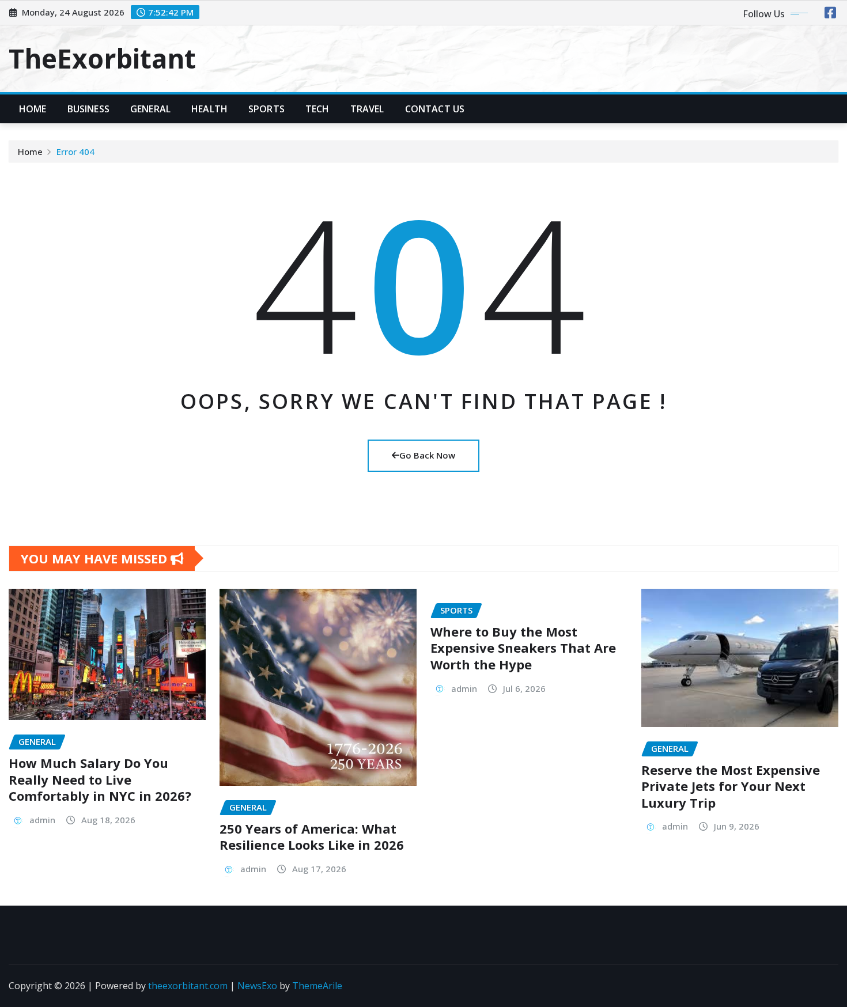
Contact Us (435, 109)
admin (42, 820)
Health (209, 109)
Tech (317, 109)
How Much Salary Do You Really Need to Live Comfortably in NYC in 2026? (100, 779)
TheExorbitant (102, 58)
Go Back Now (427, 455)
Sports (266, 109)
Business (88, 109)
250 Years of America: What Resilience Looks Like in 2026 (312, 837)
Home (33, 109)
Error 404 (75, 151)
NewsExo (257, 985)
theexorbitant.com (188, 985)
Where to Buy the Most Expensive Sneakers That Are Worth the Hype (523, 648)
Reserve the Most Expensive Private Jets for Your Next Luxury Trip (730, 786)
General (150, 109)
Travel (367, 109)
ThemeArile (317, 985)
